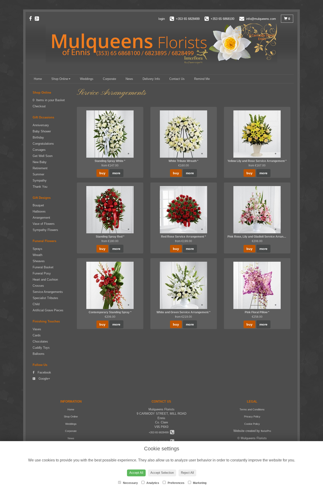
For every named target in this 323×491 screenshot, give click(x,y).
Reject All (187, 472)
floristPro (266, 431)
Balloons (38, 354)
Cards (37, 335)
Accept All (136, 472)
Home (38, 79)
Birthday (38, 137)
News (129, 79)
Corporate (109, 79)
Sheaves (39, 261)
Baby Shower (42, 131)
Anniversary (41, 125)
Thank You (40, 186)
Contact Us (177, 79)
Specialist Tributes (45, 298)
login (161, 19)
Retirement (40, 168)
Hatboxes (39, 211)
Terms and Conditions (252, 409)
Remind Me (202, 79)
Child (36, 304)
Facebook (44, 372)
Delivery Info (151, 79)
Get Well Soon (42, 156)
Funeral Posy (42, 273)
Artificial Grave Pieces (48, 310)
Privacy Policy (252, 416)
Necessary (130, 483)
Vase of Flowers (44, 224)
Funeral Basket (43, 267)
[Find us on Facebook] (32, 18)
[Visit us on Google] (38, 18)
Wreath (37, 255)
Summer (38, 174)
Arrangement (41, 217)
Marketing (199, 483)
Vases (37, 329)
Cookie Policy (252, 423)
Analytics (152, 483)
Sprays (37, 249)
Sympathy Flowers (45, 230)
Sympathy (40, 180)
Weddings (86, 79)
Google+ (44, 378)
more (116, 173)
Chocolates (40, 341)
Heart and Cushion (45, 279)
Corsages (39, 150)
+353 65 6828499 (159, 432)
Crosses (38, 285)
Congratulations (43, 143)
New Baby (40, 162)
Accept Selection (162, 472)
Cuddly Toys (41, 347)
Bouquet (38, 205)
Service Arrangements (48, 292)
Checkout (39, 106)
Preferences (175, 483)
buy (102, 173)
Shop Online (59, 79)
